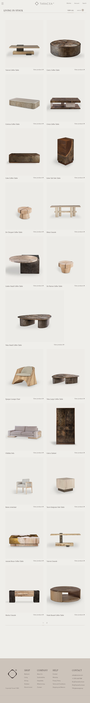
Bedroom (27, 674)
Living (26, 677)
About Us (39, 674)
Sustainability (41, 677)
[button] (84, 3)
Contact (39, 687)
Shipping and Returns (59, 687)
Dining (26, 680)
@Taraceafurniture (78, 682)
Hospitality (40, 680)
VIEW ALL (70, 10)
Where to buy (41, 684)
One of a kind (28, 687)
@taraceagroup (77, 688)
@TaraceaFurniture (78, 685)
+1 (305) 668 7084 (77, 678)
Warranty (55, 677)
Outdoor (26, 684)
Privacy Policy (57, 680)
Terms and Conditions (59, 684)
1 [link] (43, 623)
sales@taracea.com (77, 675)
